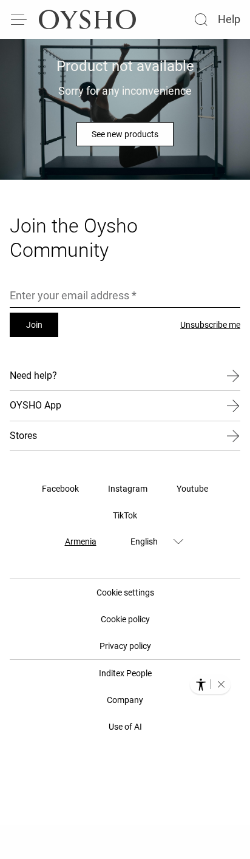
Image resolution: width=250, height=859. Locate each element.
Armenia (80, 541)
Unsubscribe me (210, 325)
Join (34, 325)
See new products (125, 134)
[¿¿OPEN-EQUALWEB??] (210, 684)
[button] (221, 684)
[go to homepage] (87, 19)
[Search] (201, 19)
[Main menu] (19, 19)
